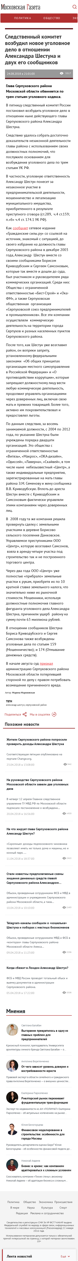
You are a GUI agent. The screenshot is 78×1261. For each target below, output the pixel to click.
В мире (14, 1207)
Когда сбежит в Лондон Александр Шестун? (37, 968)
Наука (31, 1207)
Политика (22, 18)
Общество (51, 18)
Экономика (46, 1202)
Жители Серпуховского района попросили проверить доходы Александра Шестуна (37, 741)
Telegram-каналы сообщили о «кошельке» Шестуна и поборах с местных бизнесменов (38, 925)
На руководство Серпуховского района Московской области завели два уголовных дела (37, 784)
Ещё (63, 1256)
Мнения (15, 1011)
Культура (47, 1207)
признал (46, 663)
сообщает (20, 228)
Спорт (63, 1207)
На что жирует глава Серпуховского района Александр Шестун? (37, 831)
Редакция (22, 1213)
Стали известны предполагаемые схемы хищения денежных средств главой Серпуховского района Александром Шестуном (35, 878)
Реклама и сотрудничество (47, 1213)
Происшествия (63, 1202)
